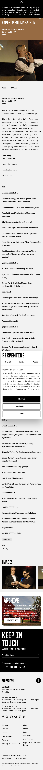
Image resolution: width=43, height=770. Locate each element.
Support (5, 725)
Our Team (27, 736)
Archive (5, 740)
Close (21, 1)
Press (25, 729)
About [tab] (35, 362)
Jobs (25, 732)
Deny (21, 414)
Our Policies (28, 739)
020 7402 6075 (18, 690)
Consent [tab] (8, 362)
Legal (25, 758)
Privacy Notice (6, 758)
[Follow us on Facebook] (3, 667)
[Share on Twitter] (7, 549)
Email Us (5, 692)
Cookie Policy (17, 758)
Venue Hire (6, 733)
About (25, 725)
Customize (20, 406)
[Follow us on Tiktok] (24, 667)
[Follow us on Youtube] (15, 667)
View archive (12, 620)
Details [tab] (21, 362)
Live (3, 18)
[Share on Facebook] (3, 549)
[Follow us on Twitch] (20, 667)
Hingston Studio (18, 763)
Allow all (21, 399)
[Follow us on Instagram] (11, 667)
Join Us (5, 729)
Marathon (7, 539)
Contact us (6, 687)
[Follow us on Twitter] (7, 667)
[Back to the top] (38, 680)
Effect (19, 766)
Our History (7, 737)
